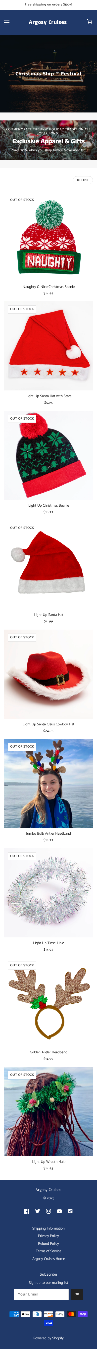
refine (83, 180)
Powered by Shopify (48, 1338)
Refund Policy (48, 1244)
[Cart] (90, 22)
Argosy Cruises (48, 22)
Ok (77, 1294)
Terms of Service (48, 1251)
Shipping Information (48, 1228)
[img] (26, 1211)
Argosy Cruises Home (48, 1259)
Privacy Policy (48, 1236)
